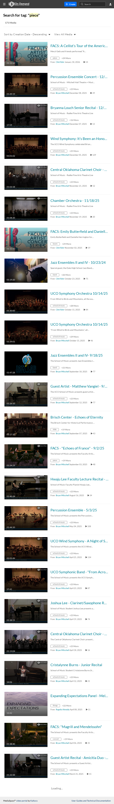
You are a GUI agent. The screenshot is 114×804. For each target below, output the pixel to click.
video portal (21, 800)
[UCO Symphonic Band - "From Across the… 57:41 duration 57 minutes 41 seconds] (26, 580)
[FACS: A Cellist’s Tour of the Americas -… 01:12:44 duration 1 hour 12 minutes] (26, 53)
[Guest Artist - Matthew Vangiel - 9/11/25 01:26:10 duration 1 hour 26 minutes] (26, 394)
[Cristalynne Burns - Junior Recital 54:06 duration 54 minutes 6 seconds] (26, 672)
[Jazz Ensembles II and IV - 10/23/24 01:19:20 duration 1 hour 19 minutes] (26, 270)
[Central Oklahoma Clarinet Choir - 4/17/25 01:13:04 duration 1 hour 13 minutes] (26, 642)
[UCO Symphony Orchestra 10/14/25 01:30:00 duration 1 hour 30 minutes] (26, 301)
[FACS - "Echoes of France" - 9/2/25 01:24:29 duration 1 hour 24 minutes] (26, 456)
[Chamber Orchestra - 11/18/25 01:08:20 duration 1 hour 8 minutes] (26, 208)
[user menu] (110, 4)
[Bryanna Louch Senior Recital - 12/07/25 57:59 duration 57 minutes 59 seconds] (26, 115)
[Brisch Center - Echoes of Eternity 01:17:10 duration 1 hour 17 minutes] (26, 425)
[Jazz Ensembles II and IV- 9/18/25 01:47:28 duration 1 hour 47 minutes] (26, 363)
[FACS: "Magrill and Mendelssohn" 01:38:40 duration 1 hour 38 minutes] (26, 734)
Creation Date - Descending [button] (25, 34)
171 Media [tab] (10, 22)
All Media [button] (63, 34)
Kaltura (33, 800)
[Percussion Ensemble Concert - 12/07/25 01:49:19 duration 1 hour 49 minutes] (26, 84)
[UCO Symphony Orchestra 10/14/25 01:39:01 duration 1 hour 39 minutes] (26, 332)
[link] (70, 4)
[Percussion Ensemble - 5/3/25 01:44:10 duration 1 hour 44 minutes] (26, 518)
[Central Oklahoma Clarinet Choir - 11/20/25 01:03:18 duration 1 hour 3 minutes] (26, 177)
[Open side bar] (4, 4)
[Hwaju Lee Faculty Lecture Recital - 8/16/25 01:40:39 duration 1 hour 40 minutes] (26, 487)
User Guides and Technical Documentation (91, 800)
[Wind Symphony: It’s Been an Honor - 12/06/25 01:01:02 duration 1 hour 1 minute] (26, 146)
